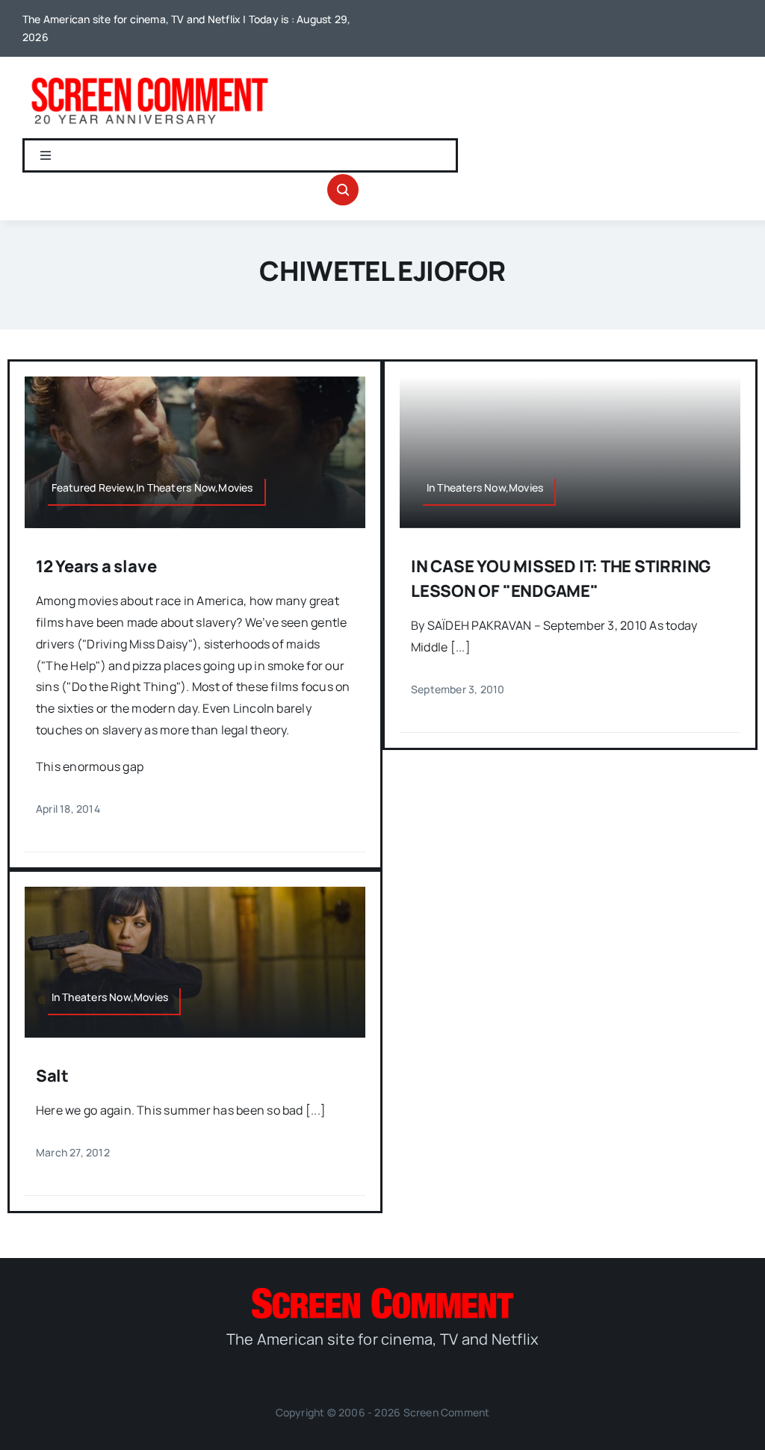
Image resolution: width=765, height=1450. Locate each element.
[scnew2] (149, 77)
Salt (52, 1076)
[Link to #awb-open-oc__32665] (343, 189)
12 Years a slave (96, 566)
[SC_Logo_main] (382, 1294)
